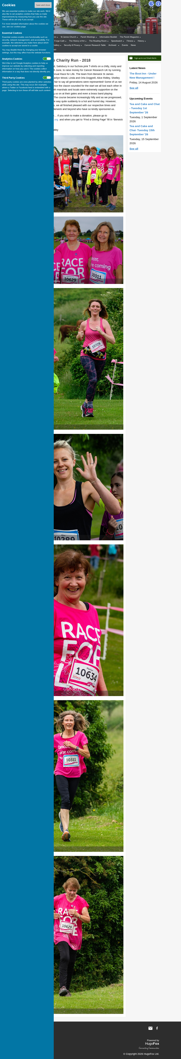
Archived (112, 45)
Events (125, 45)
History (141, 41)
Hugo (152, 1043)
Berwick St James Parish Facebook (157, 1028)
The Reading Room (98, 41)
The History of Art (77, 41)
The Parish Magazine (129, 37)
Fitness (130, 41)
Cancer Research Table (95, 45)
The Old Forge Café (55, 41)
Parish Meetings (88, 37)
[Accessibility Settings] (158, 4)
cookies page (20, 26)
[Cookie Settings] (151, 4)
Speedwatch (116, 41)
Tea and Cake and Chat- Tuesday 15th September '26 (142, 130)
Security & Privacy (72, 45)
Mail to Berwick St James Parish (150, 1028)
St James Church (68, 37)
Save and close (43, 5)
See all (134, 87)
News (133, 45)
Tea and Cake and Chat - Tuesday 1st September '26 (145, 108)
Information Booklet (108, 37)
